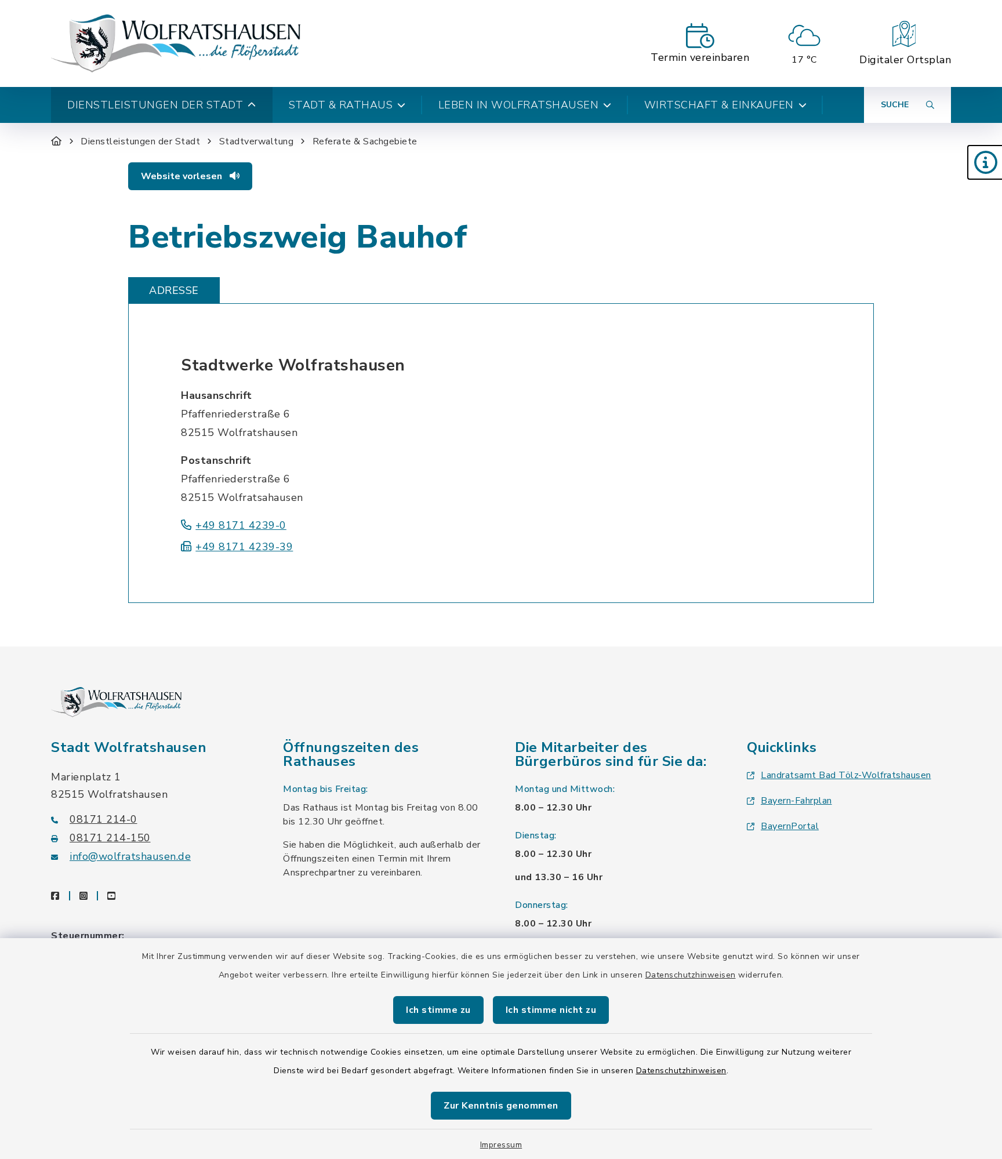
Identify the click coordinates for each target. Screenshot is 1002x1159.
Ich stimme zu (438, 1010)
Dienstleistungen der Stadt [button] (155, 105)
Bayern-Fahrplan (796, 800)
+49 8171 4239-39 (244, 547)
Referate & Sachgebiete (365, 141)
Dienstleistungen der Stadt (140, 141)
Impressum (501, 1144)
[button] (984, 162)
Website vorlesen (182, 176)
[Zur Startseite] (56, 141)
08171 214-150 (110, 838)
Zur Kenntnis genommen (501, 1105)
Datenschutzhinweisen (690, 974)
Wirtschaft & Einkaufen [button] (719, 105)
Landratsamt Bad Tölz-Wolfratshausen (846, 775)
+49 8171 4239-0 (240, 525)
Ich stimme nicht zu (551, 1010)
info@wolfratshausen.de (130, 856)
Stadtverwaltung (256, 141)
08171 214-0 (103, 819)
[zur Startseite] (175, 43)
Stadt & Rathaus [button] (341, 105)
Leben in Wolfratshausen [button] (518, 105)
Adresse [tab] (174, 290)
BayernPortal (790, 826)
